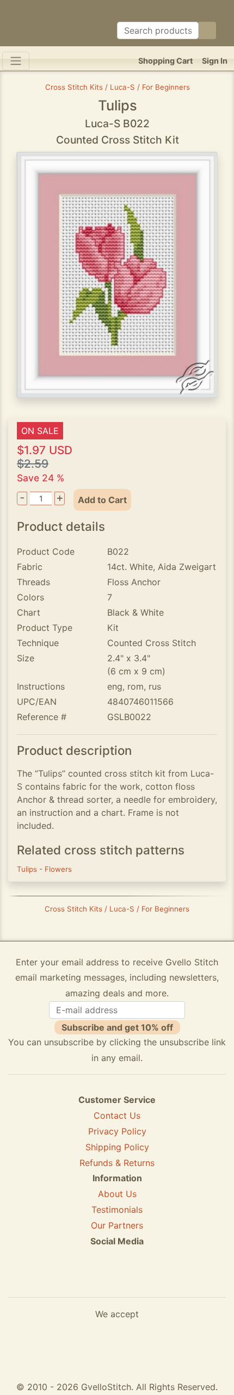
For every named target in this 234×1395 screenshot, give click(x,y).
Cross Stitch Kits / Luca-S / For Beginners (117, 87)
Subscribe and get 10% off (117, 1027)
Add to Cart (102, 499)
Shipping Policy (117, 1147)
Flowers (58, 869)
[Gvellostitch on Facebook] (79, 1280)
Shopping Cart (165, 60)
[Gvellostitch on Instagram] (154, 1280)
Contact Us (117, 1115)
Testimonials (117, 1209)
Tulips (28, 869)
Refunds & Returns (117, 1162)
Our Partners (117, 1225)
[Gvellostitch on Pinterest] (117, 1280)
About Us (117, 1193)
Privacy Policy (117, 1131)
